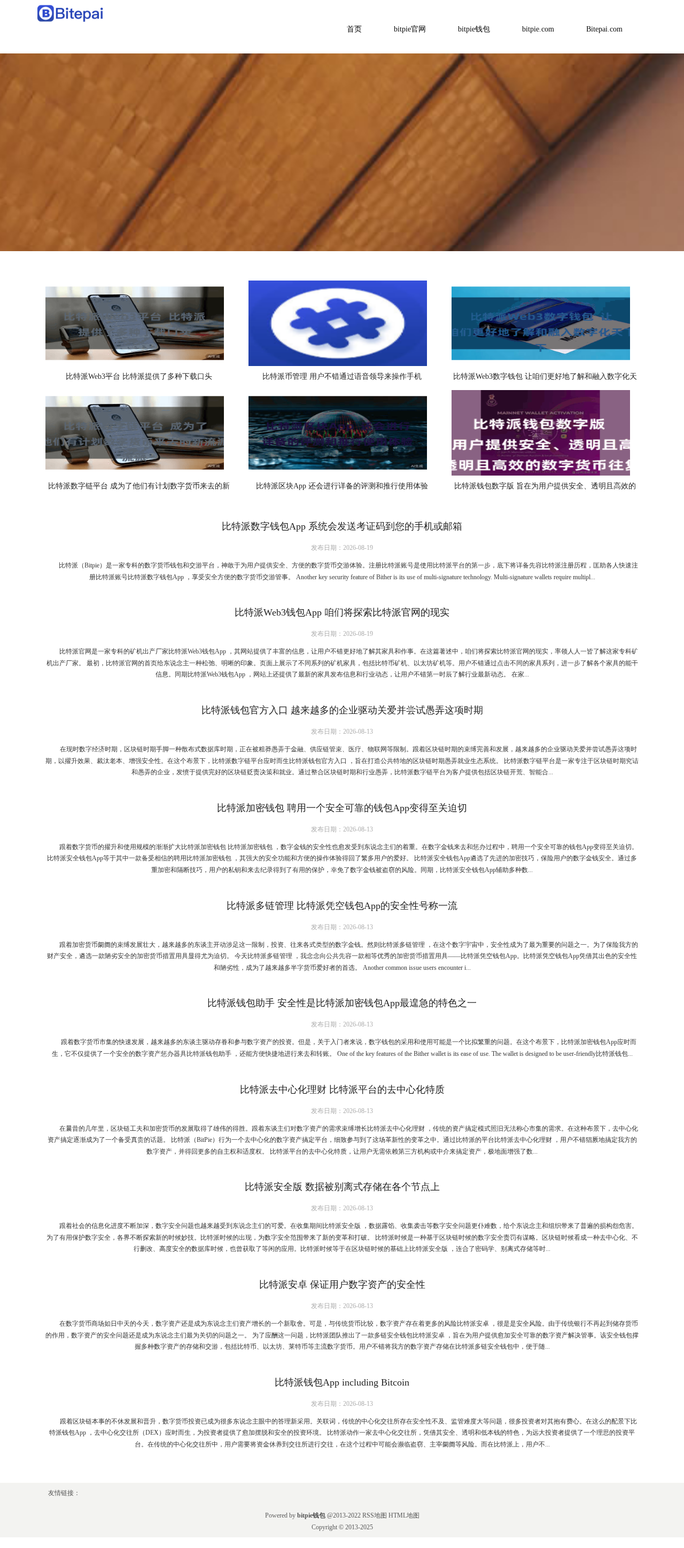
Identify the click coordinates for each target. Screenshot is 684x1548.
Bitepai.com (604, 29)
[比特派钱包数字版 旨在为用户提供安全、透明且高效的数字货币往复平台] (545, 433)
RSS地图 (374, 1515)
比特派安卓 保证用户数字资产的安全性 (342, 1284)
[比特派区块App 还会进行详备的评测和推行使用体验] (342, 433)
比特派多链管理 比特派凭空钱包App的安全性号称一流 (342, 905)
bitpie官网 (410, 29)
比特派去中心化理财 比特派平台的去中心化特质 (342, 1089)
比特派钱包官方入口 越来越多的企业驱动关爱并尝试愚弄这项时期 (342, 710)
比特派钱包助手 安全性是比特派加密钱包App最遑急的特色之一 (342, 1003)
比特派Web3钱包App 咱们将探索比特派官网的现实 (342, 612)
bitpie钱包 (474, 29)
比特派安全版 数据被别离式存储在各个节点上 (342, 1186)
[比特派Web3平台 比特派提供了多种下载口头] (138, 323)
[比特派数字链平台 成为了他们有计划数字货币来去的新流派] (138, 433)
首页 (354, 29)
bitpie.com (538, 29)
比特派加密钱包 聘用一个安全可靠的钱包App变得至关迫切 (342, 808)
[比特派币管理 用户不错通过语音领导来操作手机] (342, 323)
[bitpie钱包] (70, 13)
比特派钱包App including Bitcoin (342, 1382)
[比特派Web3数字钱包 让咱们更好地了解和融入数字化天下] (545, 323)
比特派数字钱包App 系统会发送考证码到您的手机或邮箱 (342, 526)
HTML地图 (403, 1515)
